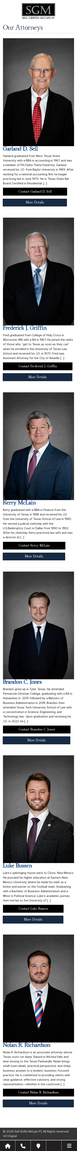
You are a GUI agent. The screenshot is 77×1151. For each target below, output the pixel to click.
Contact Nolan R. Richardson (38, 1092)
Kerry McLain (19, 502)
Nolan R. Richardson (26, 1045)
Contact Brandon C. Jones (37, 729)
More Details (35, 202)
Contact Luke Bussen (33, 908)
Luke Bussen (17, 865)
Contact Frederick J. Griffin (38, 366)
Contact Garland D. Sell (35, 191)
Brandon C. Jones (22, 682)
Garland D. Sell (20, 148)
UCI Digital (10, 1136)
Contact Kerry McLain (34, 545)
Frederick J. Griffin (25, 328)
